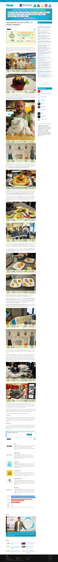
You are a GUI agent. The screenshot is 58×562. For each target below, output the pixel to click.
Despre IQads (7, 557)
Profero (18, 471)
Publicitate (42, 91)
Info (7, 436)
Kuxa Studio (17, 50)
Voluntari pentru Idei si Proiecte (19, 500)
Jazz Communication (19, 496)
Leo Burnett (16, 487)
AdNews (14, 27)
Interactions (16, 461)
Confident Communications (46, 93)
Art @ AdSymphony (41, 54)
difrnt (42, 112)
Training (42, 135)
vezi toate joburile (44, 83)
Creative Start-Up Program (9, 559)
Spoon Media (16, 452)
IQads (17, 27)
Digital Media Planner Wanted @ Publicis (43, 26)
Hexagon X (43, 106)
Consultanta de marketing (41, 126)
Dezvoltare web (39, 127)
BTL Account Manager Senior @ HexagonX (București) (44, 56)
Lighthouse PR (43, 119)
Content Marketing (46, 126)
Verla (24, 497)
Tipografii (39, 135)
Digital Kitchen (43, 96)
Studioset (43, 103)
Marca (30, 507)
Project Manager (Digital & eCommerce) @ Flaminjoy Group (43, 70)
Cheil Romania (43, 115)
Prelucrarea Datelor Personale (20, 560)
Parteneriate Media (8, 558)
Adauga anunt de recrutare (45, 84)
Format (22, 507)
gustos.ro (30, 403)
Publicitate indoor (43, 133)
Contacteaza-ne (28, 559)
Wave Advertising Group (32, 497)
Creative (14, 507)
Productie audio (47, 107)
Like (26, 507)
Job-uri (21, 1)
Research (49, 134)
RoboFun (23, 409)
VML (15, 443)
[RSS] (34, 29)
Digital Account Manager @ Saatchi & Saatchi (44, 51)
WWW (12, 508)
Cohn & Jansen (43, 109)
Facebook (19, 507)
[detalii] (39, 28)
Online (12, 504)
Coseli (31, 48)
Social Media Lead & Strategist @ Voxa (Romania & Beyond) (45, 44)
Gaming (44, 128)
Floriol (23, 499)
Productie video (49, 132)
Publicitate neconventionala (49, 133)
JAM (28, 499)
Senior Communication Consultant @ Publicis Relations (44, 30)
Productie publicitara (44, 132)
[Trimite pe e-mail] (35, 29)
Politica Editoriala (18, 557)
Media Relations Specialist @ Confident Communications (43, 79)
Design (17, 507)
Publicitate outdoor (40, 134)
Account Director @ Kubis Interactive (43, 77)
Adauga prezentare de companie (45, 123)
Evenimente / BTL (43, 107)
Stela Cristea (18, 502)
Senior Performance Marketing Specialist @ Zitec (44, 61)
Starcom (18, 479)
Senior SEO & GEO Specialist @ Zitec (43, 64)
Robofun (13, 497)
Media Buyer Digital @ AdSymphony (43, 49)
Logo (28, 507)
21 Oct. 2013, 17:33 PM (9, 27)
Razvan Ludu (13, 502)
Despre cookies (28, 558)
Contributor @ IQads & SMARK (10, 560)
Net (33, 507)
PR (41, 94)
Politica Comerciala (18, 558)
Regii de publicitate (45, 134)
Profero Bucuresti (17, 470)
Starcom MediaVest (18, 478)
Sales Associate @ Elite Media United (43, 40)
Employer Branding (44, 127)
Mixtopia (13, 500)
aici (28, 306)
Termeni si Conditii (28, 557)
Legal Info (17, 559)
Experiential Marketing (40, 128)
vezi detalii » (16, 449)
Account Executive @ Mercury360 (42, 37)
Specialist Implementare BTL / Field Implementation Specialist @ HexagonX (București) (45, 59)
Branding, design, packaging (41, 125)
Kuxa (31, 499)
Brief (11, 507)
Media (32, 507)
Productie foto (42, 108)
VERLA (25, 48)
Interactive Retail (48, 128)
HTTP (24, 507)
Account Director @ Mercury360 (42, 31)
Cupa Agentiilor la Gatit (18, 499)
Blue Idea (50, 555)
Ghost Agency (43, 90)
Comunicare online (43, 97)
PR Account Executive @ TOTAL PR (43, 66)
